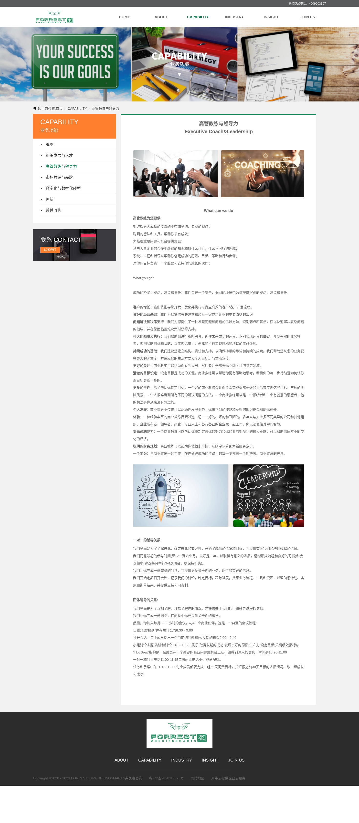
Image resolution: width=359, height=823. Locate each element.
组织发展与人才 (59, 155)
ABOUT (161, 17)
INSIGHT (271, 17)
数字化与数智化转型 (63, 188)
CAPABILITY (198, 17)
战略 (49, 144)
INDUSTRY (234, 17)
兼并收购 (53, 210)
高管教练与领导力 (61, 166)
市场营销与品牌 (59, 177)
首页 (59, 108)
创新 (49, 199)
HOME (124, 17)
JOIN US (307, 17)
